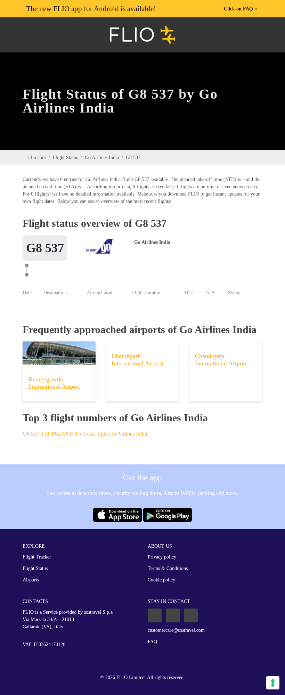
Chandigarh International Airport (137, 360)
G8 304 (50, 434)
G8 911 (70, 434)
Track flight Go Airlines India (114, 434)
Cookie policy (161, 579)
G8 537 (31, 434)
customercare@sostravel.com (176, 630)
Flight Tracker (37, 557)
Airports (31, 579)
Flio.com (37, 157)
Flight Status (65, 157)
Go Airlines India (102, 157)
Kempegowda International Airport (54, 383)
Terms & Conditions (168, 568)
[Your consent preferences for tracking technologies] (272, 682)
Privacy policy (162, 557)
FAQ (152, 641)
